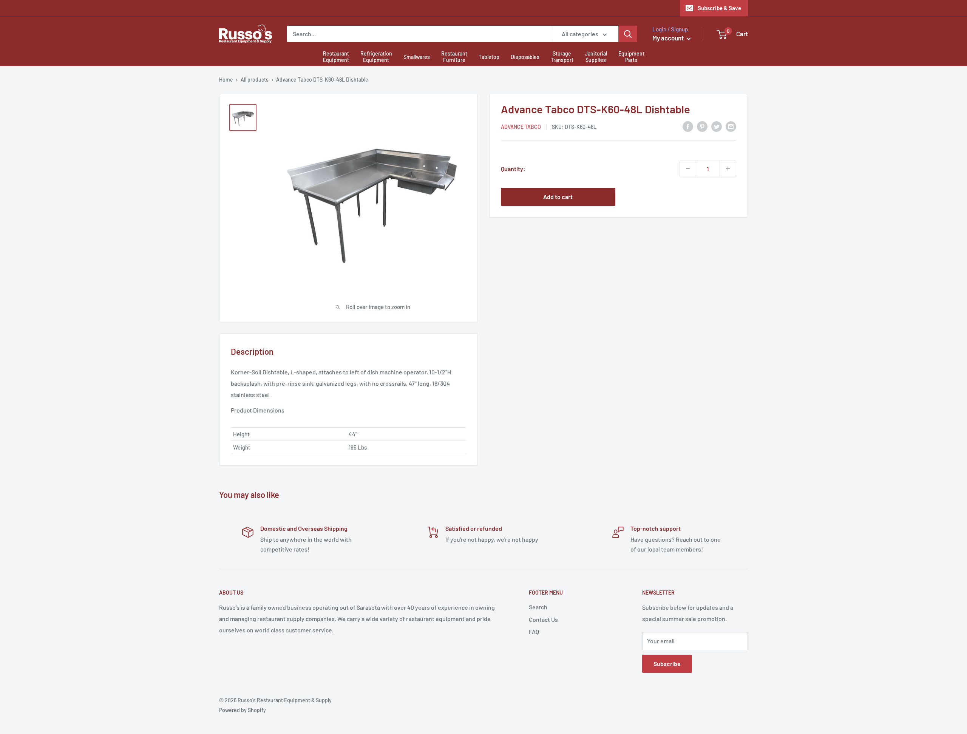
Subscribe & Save (719, 8)
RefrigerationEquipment (376, 56)
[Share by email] (731, 126)
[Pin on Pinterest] (702, 126)
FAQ (534, 631)
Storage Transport (562, 56)
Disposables (525, 57)
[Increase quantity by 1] (728, 168)
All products (255, 79)
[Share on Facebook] (688, 126)
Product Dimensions (257, 410)
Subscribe (667, 663)
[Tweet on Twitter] (716, 126)
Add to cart (558, 196)
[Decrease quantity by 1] (688, 168)
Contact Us (543, 619)
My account (668, 38)
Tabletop (489, 57)
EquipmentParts (631, 56)
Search (538, 606)
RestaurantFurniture (454, 56)
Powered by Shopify (242, 710)
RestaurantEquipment (336, 56)
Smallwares (416, 57)
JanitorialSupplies (596, 56)
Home (226, 79)
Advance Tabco (521, 127)
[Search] (627, 34)
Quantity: (513, 168)
